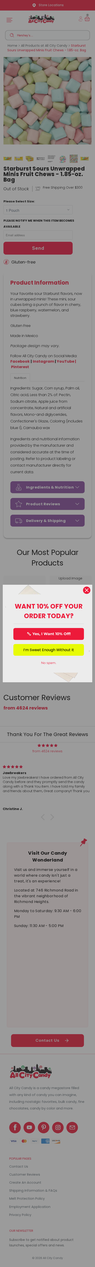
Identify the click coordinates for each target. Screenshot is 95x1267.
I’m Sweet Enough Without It (48, 650)
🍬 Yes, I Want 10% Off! (49, 634)
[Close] (86, 590)
